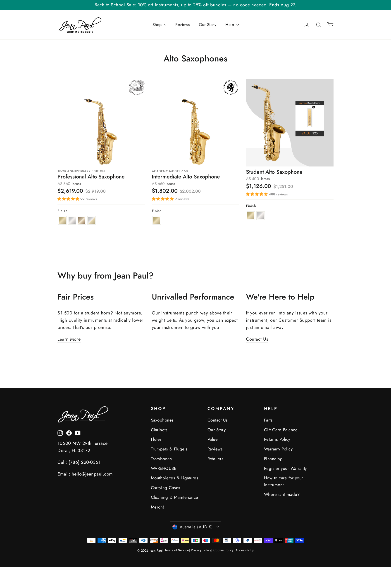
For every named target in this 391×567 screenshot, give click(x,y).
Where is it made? (282, 494)
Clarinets (159, 430)
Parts (268, 420)
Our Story (208, 25)
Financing (273, 459)
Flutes (156, 439)
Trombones (161, 459)
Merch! (157, 507)
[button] (68, 198)
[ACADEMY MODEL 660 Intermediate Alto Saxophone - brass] (157, 220)
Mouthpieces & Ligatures (174, 478)
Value (212, 439)
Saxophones (162, 420)
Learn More (69, 339)
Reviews (182, 25)
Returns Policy (277, 439)
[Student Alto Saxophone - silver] (261, 216)
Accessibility (245, 550)
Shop (158, 25)
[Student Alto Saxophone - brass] (251, 216)
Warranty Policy (278, 449)
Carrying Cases (165, 488)
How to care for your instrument (283, 481)
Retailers (215, 459)
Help (230, 25)
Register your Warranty (285, 468)
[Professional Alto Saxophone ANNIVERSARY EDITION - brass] (62, 220)
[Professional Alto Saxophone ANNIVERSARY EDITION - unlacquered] (82, 220)
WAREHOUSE (163, 468)
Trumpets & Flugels (169, 449)
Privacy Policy (201, 550)
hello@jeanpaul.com (92, 474)
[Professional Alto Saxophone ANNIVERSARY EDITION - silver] (72, 220)
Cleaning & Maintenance (174, 497)
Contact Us (257, 339)
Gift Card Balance (281, 430)
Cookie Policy (223, 550)
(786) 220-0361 (84, 462)
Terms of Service (177, 550)
